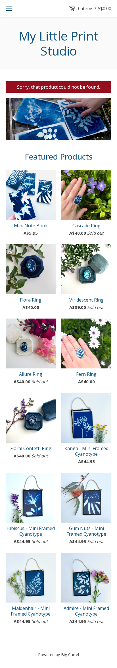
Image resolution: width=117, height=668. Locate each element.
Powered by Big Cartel (58, 654)
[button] (9, 8)
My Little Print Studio (58, 43)
